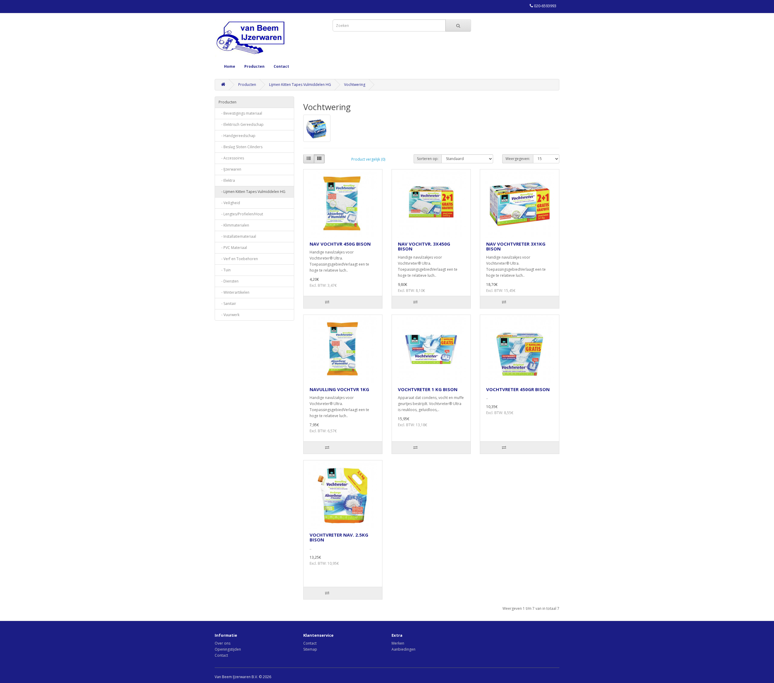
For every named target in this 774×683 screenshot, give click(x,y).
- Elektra (227, 180)
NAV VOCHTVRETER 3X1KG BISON (515, 246)
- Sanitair (227, 303)
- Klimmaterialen (234, 225)
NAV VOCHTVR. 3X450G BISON (424, 246)
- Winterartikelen (234, 292)
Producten (254, 66)
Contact (281, 66)
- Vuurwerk (229, 314)
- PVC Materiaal (233, 247)
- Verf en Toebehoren (238, 258)
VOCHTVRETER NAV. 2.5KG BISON (339, 537)
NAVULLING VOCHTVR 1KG (339, 389)
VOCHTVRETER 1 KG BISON (427, 389)
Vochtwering (354, 84)
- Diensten (229, 281)
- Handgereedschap (237, 135)
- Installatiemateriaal (237, 236)
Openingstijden (228, 649)
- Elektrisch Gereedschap (241, 124)
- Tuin (225, 270)
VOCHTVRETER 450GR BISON (518, 389)
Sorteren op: (427, 158)
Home (229, 66)
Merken (398, 643)
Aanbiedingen (403, 649)
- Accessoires (231, 158)
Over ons (222, 643)
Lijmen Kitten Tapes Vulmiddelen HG (300, 84)
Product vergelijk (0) (368, 159)
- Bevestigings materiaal (240, 113)
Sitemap (310, 649)
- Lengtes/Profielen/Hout (241, 214)
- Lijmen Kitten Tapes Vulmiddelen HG (252, 191)
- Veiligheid (229, 202)
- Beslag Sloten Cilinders (240, 146)
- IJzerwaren (230, 169)
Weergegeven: (518, 158)
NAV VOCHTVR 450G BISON (340, 244)
